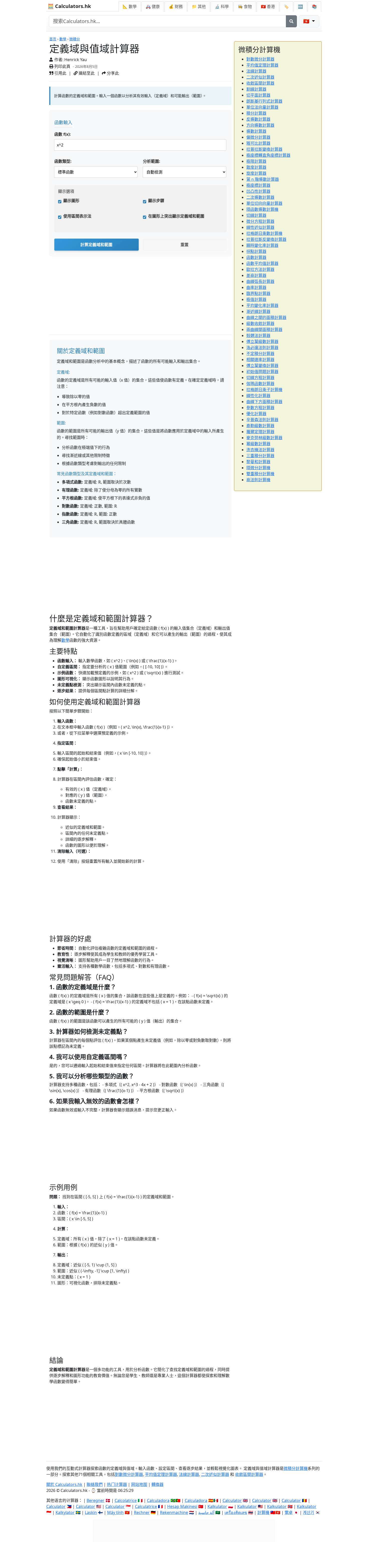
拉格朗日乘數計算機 (264, 233)
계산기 (308, 1512)
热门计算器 (117, 1484)
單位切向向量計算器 (264, 203)
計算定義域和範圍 (96, 244)
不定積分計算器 (260, 353)
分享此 (112, 73)
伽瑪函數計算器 (260, 383)
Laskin (91, 1512)
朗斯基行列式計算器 (264, 101)
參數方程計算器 (260, 407)
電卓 (289, 1512)
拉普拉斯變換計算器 (264, 149)
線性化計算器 (258, 395)
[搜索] (291, 21)
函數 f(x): (62, 134)
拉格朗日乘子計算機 (264, 389)
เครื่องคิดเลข (236, 1512)
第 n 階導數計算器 (262, 179)
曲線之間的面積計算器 (266, 317)
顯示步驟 (156, 200)
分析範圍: (151, 161)
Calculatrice (146, 1506)
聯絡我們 (95, 1484)
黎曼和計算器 (258, 461)
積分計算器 (256, 113)
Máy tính (115, 1512)
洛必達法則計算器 (262, 347)
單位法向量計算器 (262, 107)
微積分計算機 (296, 1468)
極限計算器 (256, 161)
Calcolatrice (126, 1500)
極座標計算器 (258, 185)
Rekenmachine (174, 1512)
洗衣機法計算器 (260, 449)
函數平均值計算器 (262, 263)
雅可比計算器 (258, 143)
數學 (62, 39)
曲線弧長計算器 (260, 281)
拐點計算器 (256, 251)
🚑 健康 (153, 6)
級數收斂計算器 (260, 323)
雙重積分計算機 (260, 473)
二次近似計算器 (260, 77)
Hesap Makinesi (182, 1506)
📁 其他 (199, 6)
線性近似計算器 (260, 227)
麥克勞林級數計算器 (264, 437)
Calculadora (158, 1500)
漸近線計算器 (258, 311)
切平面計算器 (258, 95)
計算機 (263, 1512)
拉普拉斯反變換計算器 (266, 239)
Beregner (95, 1500)
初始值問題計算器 (262, 371)
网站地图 (139, 1484)
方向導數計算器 (260, 125)
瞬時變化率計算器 (262, 245)
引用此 (59, 73)
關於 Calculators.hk (64, 1484)
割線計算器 (256, 89)
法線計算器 (256, 71)
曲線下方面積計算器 (264, 401)
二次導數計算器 (260, 197)
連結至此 (86, 73)
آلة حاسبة (206, 1512)
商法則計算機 (258, 479)
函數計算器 (256, 257)
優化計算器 (256, 413)
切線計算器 (256, 215)
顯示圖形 (71, 200)
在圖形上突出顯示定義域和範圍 (176, 216)
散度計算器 (256, 167)
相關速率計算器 (260, 359)
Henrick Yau (75, 59)
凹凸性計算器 (258, 191)
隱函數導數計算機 (262, 209)
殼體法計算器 (258, 335)
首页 (52, 39)
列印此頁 (61, 66)
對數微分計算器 (260, 59)
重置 (184, 244)
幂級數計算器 (258, 443)
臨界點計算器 (258, 293)
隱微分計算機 (258, 467)
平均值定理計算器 (262, 65)
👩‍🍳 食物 (245, 6)
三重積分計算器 (260, 455)
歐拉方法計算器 (260, 269)
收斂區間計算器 (260, 83)
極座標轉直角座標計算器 (268, 155)
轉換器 (157, 1484)
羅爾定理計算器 (260, 431)
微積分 (74, 39)
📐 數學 (130, 6)
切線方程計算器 (260, 377)
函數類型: (63, 161)
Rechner (142, 1512)
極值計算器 (256, 299)
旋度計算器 (256, 173)
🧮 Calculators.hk (69, 6)
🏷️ (286, 6)
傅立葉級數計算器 (262, 341)
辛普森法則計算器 (262, 419)
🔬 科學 (222, 6)
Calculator (232, 1500)
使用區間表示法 (77, 216)
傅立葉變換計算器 (262, 365)
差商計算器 (256, 275)
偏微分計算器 (258, 137)
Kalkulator (217, 1506)
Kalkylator (65, 1512)
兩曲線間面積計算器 (264, 329)
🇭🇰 (268, 6)
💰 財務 (176, 6)
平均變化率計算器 (262, 305)
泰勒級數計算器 (260, 425)
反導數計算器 (258, 119)
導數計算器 (256, 131)
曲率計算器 (256, 287)
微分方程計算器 (260, 221)
